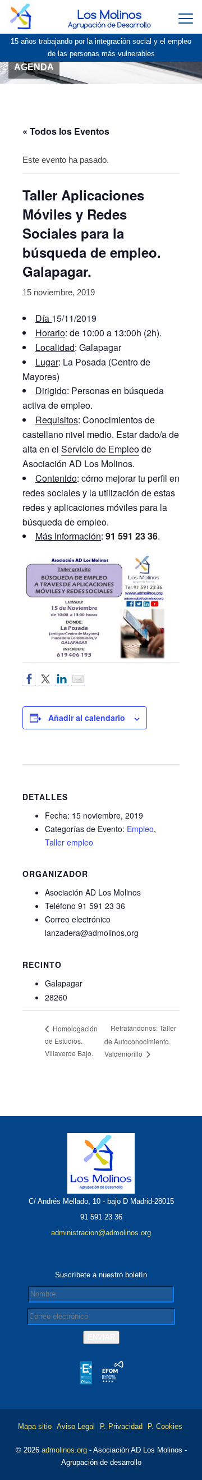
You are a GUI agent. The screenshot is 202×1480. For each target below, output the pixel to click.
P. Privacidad (121, 1426)
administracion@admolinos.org (101, 1232)
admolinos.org (64, 1450)
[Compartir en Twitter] (45, 679)
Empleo (140, 828)
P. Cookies (165, 1426)
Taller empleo (69, 842)
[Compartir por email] (78, 679)
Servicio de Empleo (100, 448)
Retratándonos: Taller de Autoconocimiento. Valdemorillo (140, 1040)
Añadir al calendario (86, 717)
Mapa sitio (35, 1426)
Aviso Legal (76, 1426)
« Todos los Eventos (65, 131)
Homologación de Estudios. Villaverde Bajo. (71, 1041)
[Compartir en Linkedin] (61, 679)
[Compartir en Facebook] (29, 679)
